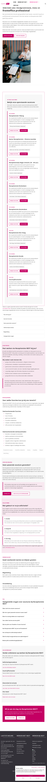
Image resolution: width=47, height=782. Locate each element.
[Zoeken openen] (45, 3)
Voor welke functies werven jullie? (11, 620)
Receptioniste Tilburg (16, 116)
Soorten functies (8, 319)
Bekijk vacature (14, 130)
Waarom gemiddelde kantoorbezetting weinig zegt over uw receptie (7, 751)
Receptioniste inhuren (21, 741)
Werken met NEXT (22, 2)
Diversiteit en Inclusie (36, 747)
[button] (27, 2)
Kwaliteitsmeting (20, 753)
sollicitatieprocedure (10, 547)
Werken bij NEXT (34, 2)
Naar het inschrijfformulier (9, 676)
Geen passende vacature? (10, 323)
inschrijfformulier (7, 308)
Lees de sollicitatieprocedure (20, 493)
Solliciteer (24, 130)
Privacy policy (34, 767)
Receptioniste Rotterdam (17, 186)
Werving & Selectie (20, 751)
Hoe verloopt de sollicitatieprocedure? (12, 632)
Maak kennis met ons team (9, 697)
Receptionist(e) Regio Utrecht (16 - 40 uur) (23, 162)
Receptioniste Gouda (16, 256)
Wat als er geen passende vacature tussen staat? (15, 612)
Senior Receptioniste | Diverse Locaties (22, 139)
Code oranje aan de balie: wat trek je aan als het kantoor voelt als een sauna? (7, 746)
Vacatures (34, 743)
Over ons (15, 5)
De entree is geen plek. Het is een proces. (8, 742)
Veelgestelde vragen (9, 336)
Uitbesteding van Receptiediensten (20, 746)
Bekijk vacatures (8, 35)
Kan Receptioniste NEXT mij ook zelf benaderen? (15, 628)
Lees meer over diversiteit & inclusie (11, 688)
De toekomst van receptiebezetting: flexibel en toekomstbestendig (7, 762)
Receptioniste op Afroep (21, 743)
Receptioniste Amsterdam (18, 209)
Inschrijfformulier (15, 279)
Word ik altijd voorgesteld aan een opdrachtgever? (15, 636)
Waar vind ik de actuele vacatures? (11, 608)
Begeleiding (6, 332)
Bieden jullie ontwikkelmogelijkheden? (12, 640)
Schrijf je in (7, 493)
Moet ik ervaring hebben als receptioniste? (13, 616)
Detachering (19, 749)
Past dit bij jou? (7, 314)
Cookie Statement (41, 767)
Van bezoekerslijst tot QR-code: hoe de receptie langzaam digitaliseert (7, 757)
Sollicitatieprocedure (9, 327)
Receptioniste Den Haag (17, 233)
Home (14, 2)
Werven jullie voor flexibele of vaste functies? (14, 624)
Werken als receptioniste (37, 741)
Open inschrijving (20, 35)
